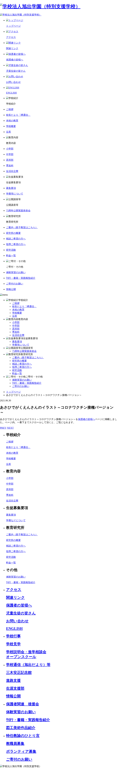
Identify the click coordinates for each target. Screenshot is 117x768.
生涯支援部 (15, 688)
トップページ (13, 392)
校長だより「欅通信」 (24, 306)
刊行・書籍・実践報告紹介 (26, 383)
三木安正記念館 (19, 673)
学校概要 (17, 313)
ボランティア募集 (21, 751)
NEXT (10, 428)
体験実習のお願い (22, 380)
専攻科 (16, 332)
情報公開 (13, 696)
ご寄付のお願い (20, 386)
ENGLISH (14, 628)
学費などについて (16, 520)
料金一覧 (17, 373)
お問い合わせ (17, 621)
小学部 (16, 322)
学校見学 (13, 644)
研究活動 (17, 370)
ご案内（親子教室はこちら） (28, 357)
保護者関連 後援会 (22, 704)
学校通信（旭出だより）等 (28, 665)
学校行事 (13, 636)
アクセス (13, 590)
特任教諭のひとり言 (23, 736)
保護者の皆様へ (86, 419)
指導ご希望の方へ (22, 367)
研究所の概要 (19, 360)
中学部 (16, 325)
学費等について (20, 344)
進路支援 (13, 680)
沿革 (14, 316)
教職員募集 (15, 744)
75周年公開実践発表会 (24, 351)
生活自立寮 (18, 335)
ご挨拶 (16, 303)
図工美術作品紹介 (20, 728)
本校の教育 (18, 309)
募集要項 (17, 341)
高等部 (16, 328)
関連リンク (15, 597)
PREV (3, 428)
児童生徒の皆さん (21, 613)
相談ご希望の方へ (22, 364)
